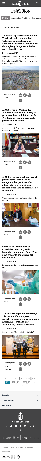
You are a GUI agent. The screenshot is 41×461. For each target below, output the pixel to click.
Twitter (25, 426)
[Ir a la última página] (20, 386)
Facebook (20, 426)
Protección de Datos (8, 447)
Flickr (29, 426)
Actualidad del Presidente (20, 18)
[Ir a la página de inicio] (20, 3)
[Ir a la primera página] (7, 378)
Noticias (5, 18)
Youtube (16, 426)
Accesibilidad (6, 452)
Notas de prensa (9, 94)
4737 (24, 382)
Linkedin (34, 426)
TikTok (11, 426)
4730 (17, 378)
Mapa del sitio (29, 447)
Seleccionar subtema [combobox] (11, 28)
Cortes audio (8, 370)
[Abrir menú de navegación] (4, 3)
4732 (28, 378)
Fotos (6, 98)
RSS (20, 430)
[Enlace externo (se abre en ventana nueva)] (14, 457)
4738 (29, 382)
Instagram (6, 426)
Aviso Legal (19, 447)
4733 (33, 378)
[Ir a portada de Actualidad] (20, 11)
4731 (22, 378)
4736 (18, 382)
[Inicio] (20, 417)
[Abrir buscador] (37, 3)
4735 (13, 382)
